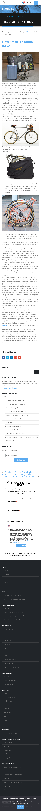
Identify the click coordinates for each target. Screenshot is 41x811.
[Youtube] (27, 2)
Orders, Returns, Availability (12, 767)
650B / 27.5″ (7, 574)
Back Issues (7, 750)
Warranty (6, 778)
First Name (12, 501)
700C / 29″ (7, 571)
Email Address (13, 510)
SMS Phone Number (16, 521)
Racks (5, 720)
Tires (5, 396)
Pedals (6, 652)
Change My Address (10, 758)
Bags (5, 693)
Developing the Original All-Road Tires (15, 616)
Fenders (6, 709)
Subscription (8, 742)
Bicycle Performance (10, 422)
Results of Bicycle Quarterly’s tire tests (18, 415)
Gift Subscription (9, 746)
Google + (15, 357)
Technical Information (10, 771)
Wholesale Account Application (13, 782)
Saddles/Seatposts (10, 659)
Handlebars (7, 640)
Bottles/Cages (8, 701)
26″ (5, 578)
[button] (4, 2)
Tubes (6, 586)
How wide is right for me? (14, 408)
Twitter (7, 357)
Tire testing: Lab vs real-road (15, 419)
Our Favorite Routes (10, 676)
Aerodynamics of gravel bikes (15, 433)
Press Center (8, 786)
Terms (29, 541)
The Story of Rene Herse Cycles (13, 612)
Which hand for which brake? (15, 441)
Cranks (6, 637)
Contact (6, 790)
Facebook (3, 357)
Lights (5, 716)
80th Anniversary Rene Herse (13, 595)
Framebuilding (8, 712)
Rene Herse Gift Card (10, 733)
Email (19, 357)
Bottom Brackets (9, 629)
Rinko (28, 32)
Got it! (20, 807)
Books (6, 754)
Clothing (6, 705)
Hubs (5, 648)
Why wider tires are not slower (15, 404)
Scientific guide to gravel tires (15, 400)
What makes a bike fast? (13, 426)
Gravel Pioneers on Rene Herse (13, 620)
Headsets (7, 644)
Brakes (6, 633)
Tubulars (6, 582)
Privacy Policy (16, 542)
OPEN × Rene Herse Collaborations (14, 599)
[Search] (36, 372)
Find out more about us (9, 388)
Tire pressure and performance (16, 411)
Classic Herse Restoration (12, 667)
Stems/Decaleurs (9, 663)
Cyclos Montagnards (10, 680)
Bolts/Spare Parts (9, 697)
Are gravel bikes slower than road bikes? (18, 430)
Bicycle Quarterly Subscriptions (13, 774)
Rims (5, 656)
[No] (38, 803)
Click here (5, 325)
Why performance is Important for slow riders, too (22, 437)
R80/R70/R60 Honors (10, 684)
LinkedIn (11, 357)
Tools (5, 724)
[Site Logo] (8, 9)
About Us (6, 608)
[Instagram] (30, 2)
